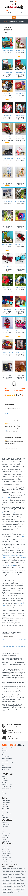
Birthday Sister (12, 883)
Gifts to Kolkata (5, 806)
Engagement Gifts (6, 859)
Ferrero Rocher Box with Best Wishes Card (20, 159)
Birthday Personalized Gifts (12, 871)
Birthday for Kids (22, 871)
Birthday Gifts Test (6, 882)
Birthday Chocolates (13, 876)
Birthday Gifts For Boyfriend (8, 891)
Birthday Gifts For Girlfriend (10, 879)
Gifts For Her (5, 830)
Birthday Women (20, 880)
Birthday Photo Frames (11, 880)
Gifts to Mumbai (5, 804)
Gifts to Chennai (5, 808)
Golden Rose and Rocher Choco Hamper (7, 51)
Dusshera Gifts (5, 792)
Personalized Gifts (6, 833)
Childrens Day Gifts (6, 857)
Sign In (16, 1)
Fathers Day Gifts (6, 849)
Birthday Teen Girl (13, 885)
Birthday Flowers (6, 868)
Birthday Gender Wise (7, 870)
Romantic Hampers (7, 557)
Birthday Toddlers (20, 889)
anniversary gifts (14, 549)
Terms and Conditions (7, 758)
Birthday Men (18, 877)
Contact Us (4, 750)
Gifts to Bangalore (6, 802)
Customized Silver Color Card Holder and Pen (7, 202)
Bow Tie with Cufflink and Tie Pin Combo (20, 245)
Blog (3, 752)
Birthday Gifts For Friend (18, 886)
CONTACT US (21, 12)
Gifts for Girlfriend (10, 566)
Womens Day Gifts (6, 855)
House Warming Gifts (7, 861)
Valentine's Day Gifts (6, 853)
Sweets (4, 839)
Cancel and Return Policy (7, 764)
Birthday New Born (11, 889)
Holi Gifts (4, 782)
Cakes (3, 828)
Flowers (4, 513)
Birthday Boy (9, 886)
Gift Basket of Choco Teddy (20, 331)
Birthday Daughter (15, 882)
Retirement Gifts (5, 841)
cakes (14, 536)
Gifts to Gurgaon (5, 812)
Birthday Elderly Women (8, 873)
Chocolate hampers (13, 478)
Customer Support (6, 756)
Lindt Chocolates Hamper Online (7, 159)
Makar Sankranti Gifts (7, 784)
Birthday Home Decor (10, 877)
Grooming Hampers (7, 556)
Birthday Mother (17, 873)
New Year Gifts (5, 848)
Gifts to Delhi (5, 810)
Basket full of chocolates (7, 352)
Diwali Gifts (4, 778)
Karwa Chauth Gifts (6, 786)
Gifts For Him (5, 832)
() (7, 13)
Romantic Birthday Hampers (15, 888)
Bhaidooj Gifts (5, 780)
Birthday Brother (18, 891)
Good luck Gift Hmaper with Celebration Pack (20, 94)
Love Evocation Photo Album (20, 116)
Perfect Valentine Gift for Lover (20, 73)
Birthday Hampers (20, 883)
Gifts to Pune (5, 815)
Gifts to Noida (5, 817)
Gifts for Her (15, 564)
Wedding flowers (13, 513)
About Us (4, 748)
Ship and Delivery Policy (7, 762)
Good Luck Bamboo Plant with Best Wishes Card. (7, 223)
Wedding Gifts (5, 837)
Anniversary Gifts (6, 824)
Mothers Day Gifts (6, 851)
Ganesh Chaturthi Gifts (7, 788)
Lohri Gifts (4, 793)
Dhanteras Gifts (5, 790)
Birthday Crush (16, 870)
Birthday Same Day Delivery (8, 892)
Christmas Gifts (5, 846)
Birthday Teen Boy (14, 868)
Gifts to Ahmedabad (6, 800)
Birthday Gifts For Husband (14, 874)
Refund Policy (5, 765)
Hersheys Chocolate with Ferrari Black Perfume (7, 374)
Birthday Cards (5, 885)
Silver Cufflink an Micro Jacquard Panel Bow (20, 266)
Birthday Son (5, 888)
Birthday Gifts (5, 822)
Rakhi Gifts (4, 776)
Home (8, 21)
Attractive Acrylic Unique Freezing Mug (20, 374)
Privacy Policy (5, 760)
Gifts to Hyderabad (6, 814)
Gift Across (13, 745)
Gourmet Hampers (18, 556)
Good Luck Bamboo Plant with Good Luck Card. (20, 202)
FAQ (3, 754)
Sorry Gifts (4, 863)
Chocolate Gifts (5, 835)
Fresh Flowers (5, 826)
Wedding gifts (6, 497)
